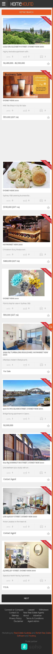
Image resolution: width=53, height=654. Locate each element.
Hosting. (32, 636)
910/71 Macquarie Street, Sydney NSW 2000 (23, 409)
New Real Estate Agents (33, 613)
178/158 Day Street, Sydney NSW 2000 (20, 517)
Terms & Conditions (35, 618)
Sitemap (15, 615)
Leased (31, 610)
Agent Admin (33, 621)
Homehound (26, 4)
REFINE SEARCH (26, 12)
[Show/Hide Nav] (4, 4)
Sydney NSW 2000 (11, 101)
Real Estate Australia (22, 633)
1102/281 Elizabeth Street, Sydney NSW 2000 (23, 47)
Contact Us (14, 613)
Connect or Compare (14, 610)
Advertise (37, 615)
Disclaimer (18, 621)
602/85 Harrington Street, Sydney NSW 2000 (23, 463)
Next (26, 598)
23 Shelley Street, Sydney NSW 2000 (19, 571)
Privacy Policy (15, 618)
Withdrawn (44, 610)
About (26, 615)
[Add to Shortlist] (48, 63)
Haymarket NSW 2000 (13, 245)
